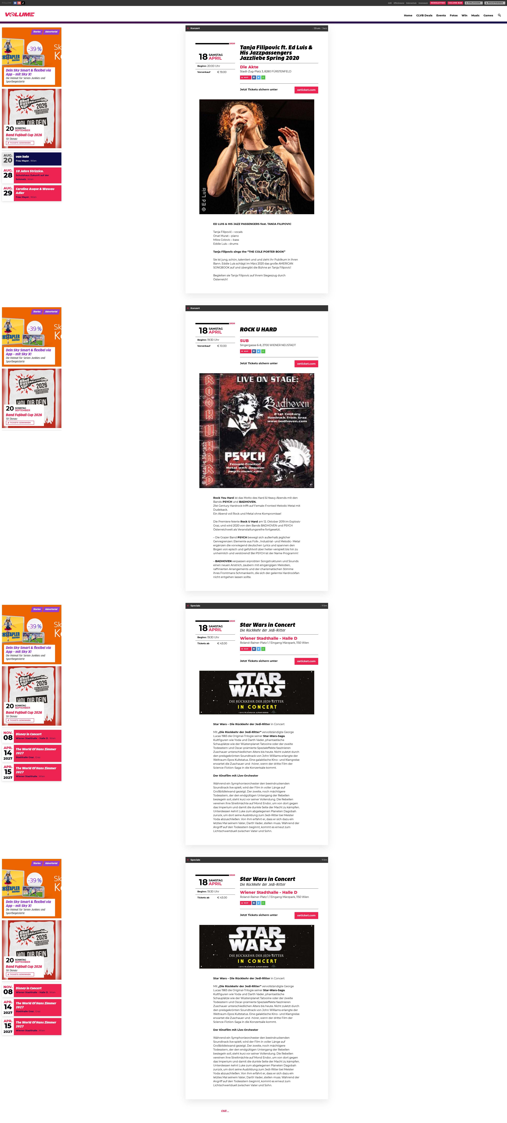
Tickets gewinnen (20, 143)
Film (324, 606)
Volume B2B (455, 3)
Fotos (454, 15)
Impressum (423, 3)
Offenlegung (399, 3)
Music (475, 15)
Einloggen (474, 3)
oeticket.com (306, 90)
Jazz (324, 28)
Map (246, 77)
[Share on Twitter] (259, 77)
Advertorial (51, 32)
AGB (390, 3)
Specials (195, 606)
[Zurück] (188, 28)
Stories (37, 32)
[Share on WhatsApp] (263, 77)
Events (441, 15)
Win (464, 15)
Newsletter (438, 3)
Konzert (195, 28)
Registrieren (495, 3)
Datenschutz (411, 3)
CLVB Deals (424, 15)
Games (488, 15)
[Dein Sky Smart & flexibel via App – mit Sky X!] (31, 57)
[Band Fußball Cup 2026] (31, 118)
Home (408, 15)
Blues (317, 28)
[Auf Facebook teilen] (254, 77)
